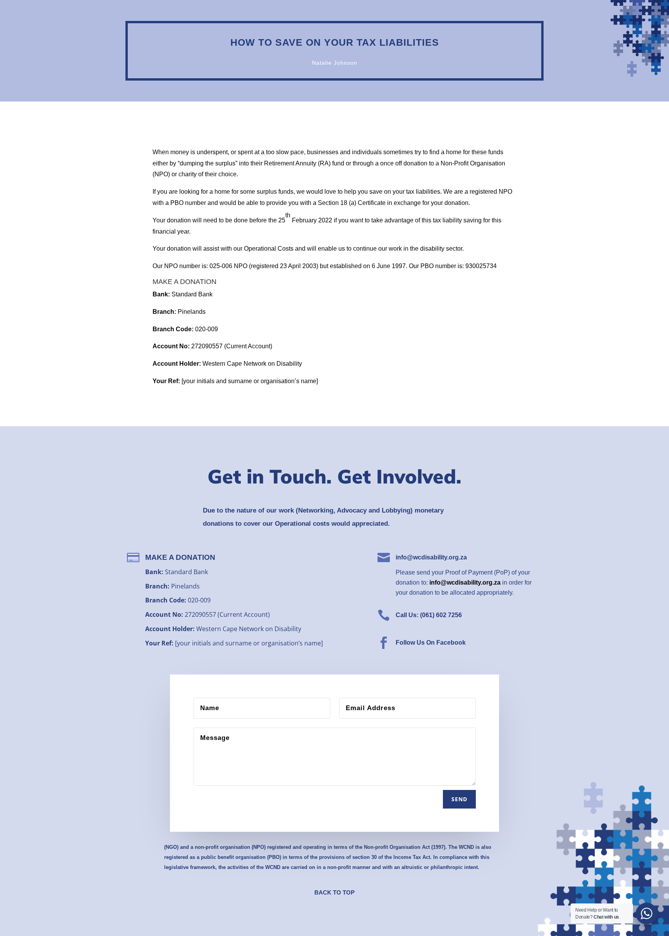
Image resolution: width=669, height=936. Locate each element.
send (459, 799)
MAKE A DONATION (184, 282)
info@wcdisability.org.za (431, 557)
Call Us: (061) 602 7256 (429, 615)
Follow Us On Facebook (431, 642)
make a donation (180, 557)
